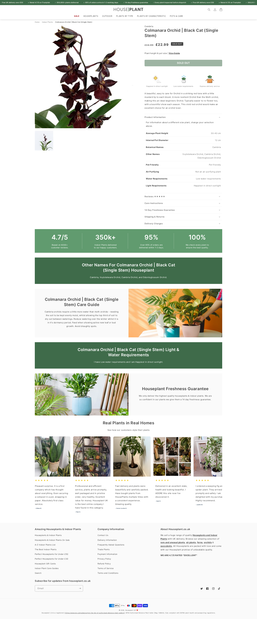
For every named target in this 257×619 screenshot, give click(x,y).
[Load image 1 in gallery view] (44, 140)
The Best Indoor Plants (45, 549)
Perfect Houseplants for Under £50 (51, 554)
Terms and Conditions (108, 573)
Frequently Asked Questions (111, 545)
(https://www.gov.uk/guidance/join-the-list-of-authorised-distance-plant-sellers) (94, 613)
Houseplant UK (130, 610)
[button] (90, 16)
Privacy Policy (104, 559)
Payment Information (107, 554)
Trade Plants (103, 549)
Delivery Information (107, 540)
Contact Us (103, 535)
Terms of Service (106, 568)
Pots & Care (176, 16)
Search (38, 573)
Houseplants (90, 16)
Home (37, 22)
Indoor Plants (47, 22)
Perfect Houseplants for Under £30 (51, 559)
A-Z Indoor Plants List (45, 545)
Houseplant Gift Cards (45, 563)
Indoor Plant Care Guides (46, 568)
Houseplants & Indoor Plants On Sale (52, 540)
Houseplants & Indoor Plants (48, 535)
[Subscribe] (80, 588)
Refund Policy (104, 563)
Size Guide (174, 53)
